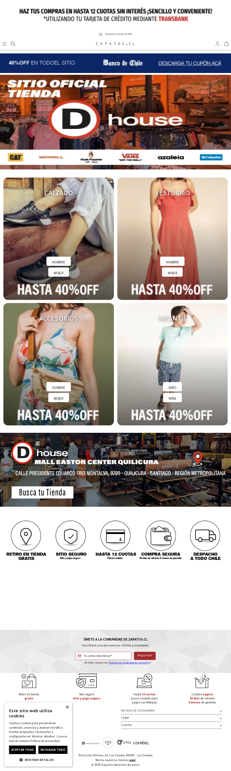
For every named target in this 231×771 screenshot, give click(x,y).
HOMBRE (58, 263)
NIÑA (172, 399)
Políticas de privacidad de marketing (129, 663)
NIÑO (172, 388)
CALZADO (58, 194)
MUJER (58, 274)
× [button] (67, 707)
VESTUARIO (172, 194)
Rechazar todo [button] (53, 750)
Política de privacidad (45, 741)
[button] (38, 759)
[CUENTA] (217, 43)
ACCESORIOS (58, 319)
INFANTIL (172, 319)
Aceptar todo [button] (22, 750)
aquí (132, 760)
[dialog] (38, 734)
